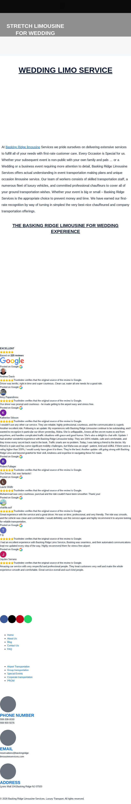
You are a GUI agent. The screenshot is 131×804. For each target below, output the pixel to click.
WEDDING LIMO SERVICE (65, 70)
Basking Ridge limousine (23, 147)
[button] (62, 5)
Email (6, 748)
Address (10, 782)
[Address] (8, 771)
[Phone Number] (8, 704)
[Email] (8, 738)
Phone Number (17, 715)
